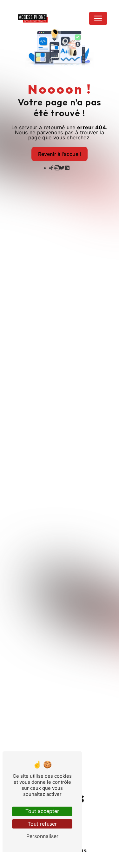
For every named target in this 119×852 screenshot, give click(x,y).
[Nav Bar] (98, 18)
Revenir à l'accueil (59, 154)
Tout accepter (42, 811)
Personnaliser (42, 836)
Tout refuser (42, 824)
